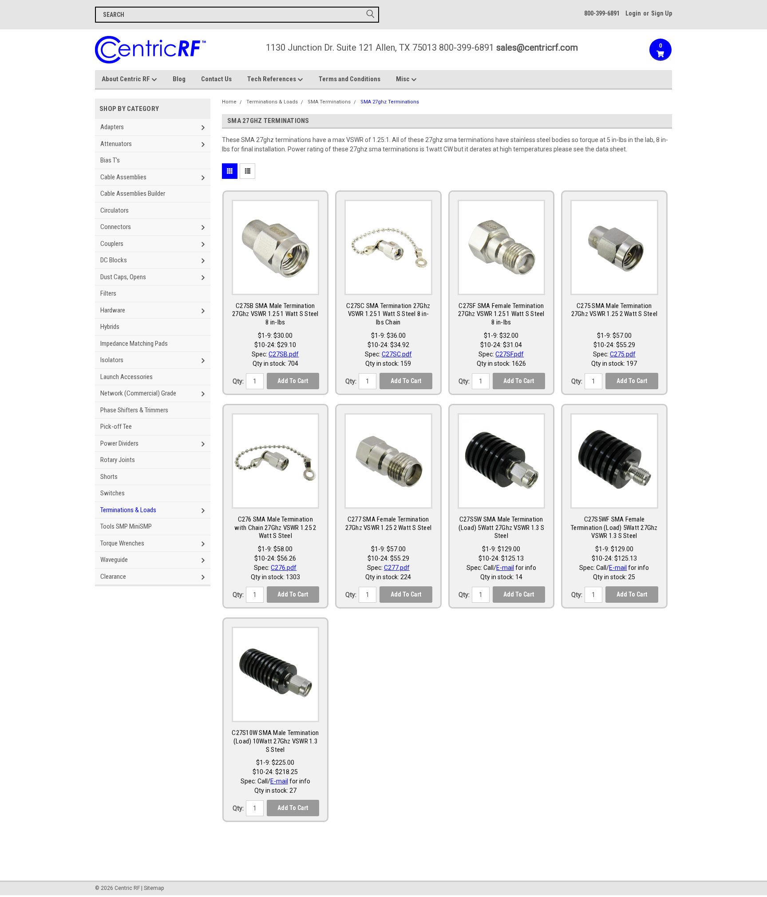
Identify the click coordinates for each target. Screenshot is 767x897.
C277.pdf (397, 567)
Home (229, 102)
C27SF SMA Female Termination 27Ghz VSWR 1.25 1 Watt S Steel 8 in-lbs (501, 314)
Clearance (113, 577)
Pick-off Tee (116, 427)
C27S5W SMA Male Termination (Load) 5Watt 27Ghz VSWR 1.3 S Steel (501, 527)
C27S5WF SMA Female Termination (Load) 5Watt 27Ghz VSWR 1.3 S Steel (614, 527)
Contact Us (216, 79)
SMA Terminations (329, 102)
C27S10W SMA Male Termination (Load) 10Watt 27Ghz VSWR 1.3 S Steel (275, 741)
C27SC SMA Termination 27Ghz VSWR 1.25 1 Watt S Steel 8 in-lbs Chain (388, 314)
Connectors (115, 227)
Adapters (112, 127)
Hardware (112, 310)
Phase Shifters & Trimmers (134, 410)
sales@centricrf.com (537, 47)
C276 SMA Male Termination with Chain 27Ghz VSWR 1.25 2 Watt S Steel (275, 527)
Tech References (272, 79)
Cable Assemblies (123, 177)
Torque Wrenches (122, 543)
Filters (108, 293)
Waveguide (114, 560)
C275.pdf (623, 354)
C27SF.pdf (509, 354)
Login (633, 13)
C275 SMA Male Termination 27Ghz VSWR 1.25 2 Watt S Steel (614, 310)
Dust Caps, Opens (123, 277)
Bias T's (110, 160)
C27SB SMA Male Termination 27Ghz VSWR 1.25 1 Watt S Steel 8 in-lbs (275, 314)
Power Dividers (119, 443)
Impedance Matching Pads (134, 344)
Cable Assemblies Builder (132, 194)
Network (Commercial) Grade (138, 393)
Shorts (109, 477)
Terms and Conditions (349, 79)
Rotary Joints (117, 460)
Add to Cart (292, 380)
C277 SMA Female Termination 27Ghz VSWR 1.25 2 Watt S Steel (388, 523)
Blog (179, 79)
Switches (112, 493)
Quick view (275, 286)
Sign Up (661, 13)
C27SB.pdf (284, 354)
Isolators (111, 360)
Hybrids (109, 327)
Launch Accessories (126, 377)
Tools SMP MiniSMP (126, 526)
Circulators (114, 210)
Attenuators (116, 144)
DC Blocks (113, 260)
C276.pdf (284, 567)
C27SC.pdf (397, 354)
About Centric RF (126, 79)
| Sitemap (152, 888)
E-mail (505, 567)
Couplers (111, 244)
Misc (403, 79)
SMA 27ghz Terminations (389, 102)
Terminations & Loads (128, 510)
